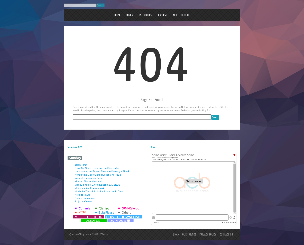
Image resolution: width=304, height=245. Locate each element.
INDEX (129, 15)
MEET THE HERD (181, 15)
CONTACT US (226, 234)
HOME (118, 15)
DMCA (176, 234)
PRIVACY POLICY (208, 234)
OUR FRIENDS (189, 234)
